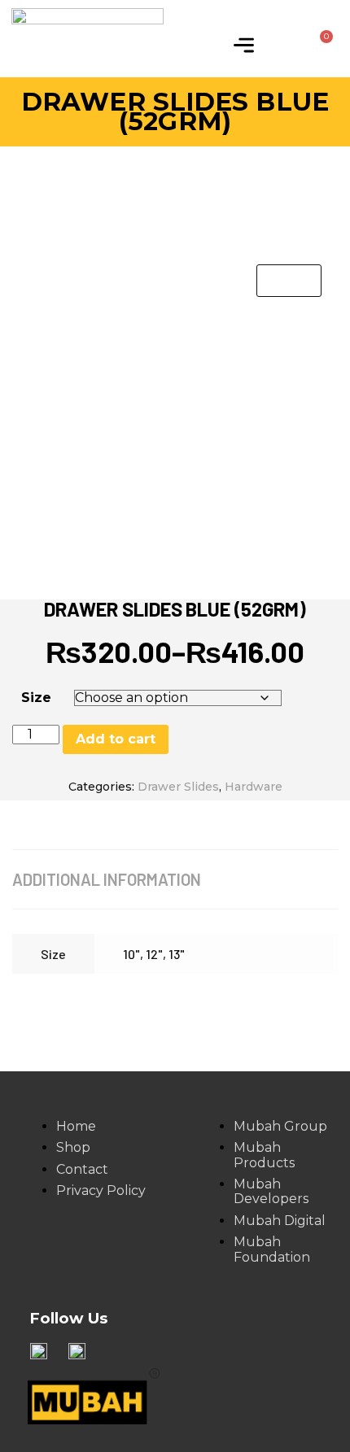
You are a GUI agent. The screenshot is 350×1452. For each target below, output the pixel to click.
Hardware (253, 786)
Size (36, 697)
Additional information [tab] (106, 879)
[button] (243, 46)
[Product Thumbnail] (289, 280)
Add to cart (115, 739)
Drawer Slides (178, 786)
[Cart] (320, 45)
